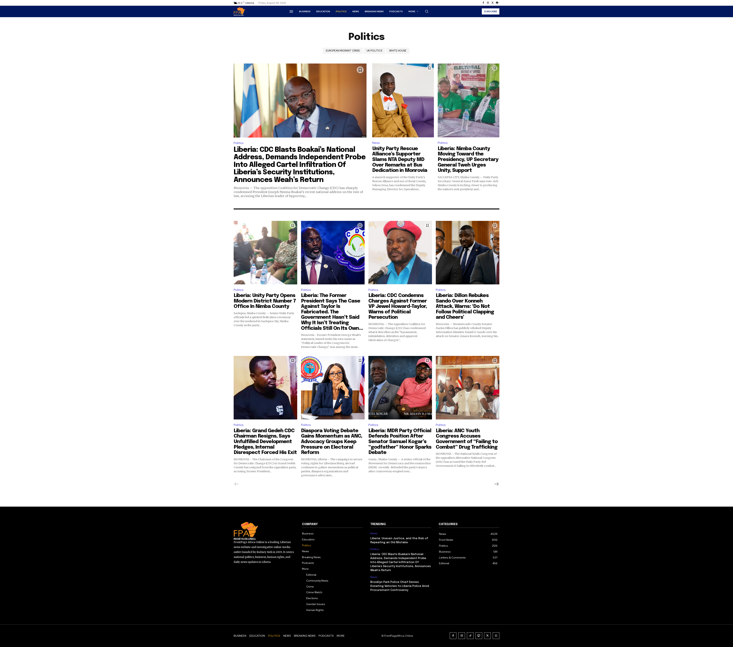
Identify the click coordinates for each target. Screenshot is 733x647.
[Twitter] (492, 3)
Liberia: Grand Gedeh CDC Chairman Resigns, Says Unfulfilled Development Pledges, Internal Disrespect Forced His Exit (265, 441)
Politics (239, 143)
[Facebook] (483, 3)
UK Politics (374, 50)
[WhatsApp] (496, 635)
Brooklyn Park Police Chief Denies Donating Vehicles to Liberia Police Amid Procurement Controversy (399, 586)
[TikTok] (470, 635)
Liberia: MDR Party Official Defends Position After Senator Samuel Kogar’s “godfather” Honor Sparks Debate (399, 441)
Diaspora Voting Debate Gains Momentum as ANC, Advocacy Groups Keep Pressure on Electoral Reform (331, 441)
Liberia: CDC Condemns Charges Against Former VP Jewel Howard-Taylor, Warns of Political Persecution (397, 306)
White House (397, 50)
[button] (426, 11)
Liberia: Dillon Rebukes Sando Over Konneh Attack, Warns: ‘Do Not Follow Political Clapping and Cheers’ (465, 306)
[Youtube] (497, 3)
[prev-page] (237, 484)
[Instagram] (488, 3)
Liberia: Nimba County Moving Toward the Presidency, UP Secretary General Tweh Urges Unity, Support (468, 159)
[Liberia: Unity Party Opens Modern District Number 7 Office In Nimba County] (265, 252)
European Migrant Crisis (343, 50)
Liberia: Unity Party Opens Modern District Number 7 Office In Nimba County (265, 301)
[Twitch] (478, 635)
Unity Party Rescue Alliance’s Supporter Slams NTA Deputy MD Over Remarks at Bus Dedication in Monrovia (399, 159)
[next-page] (496, 484)
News (376, 143)
